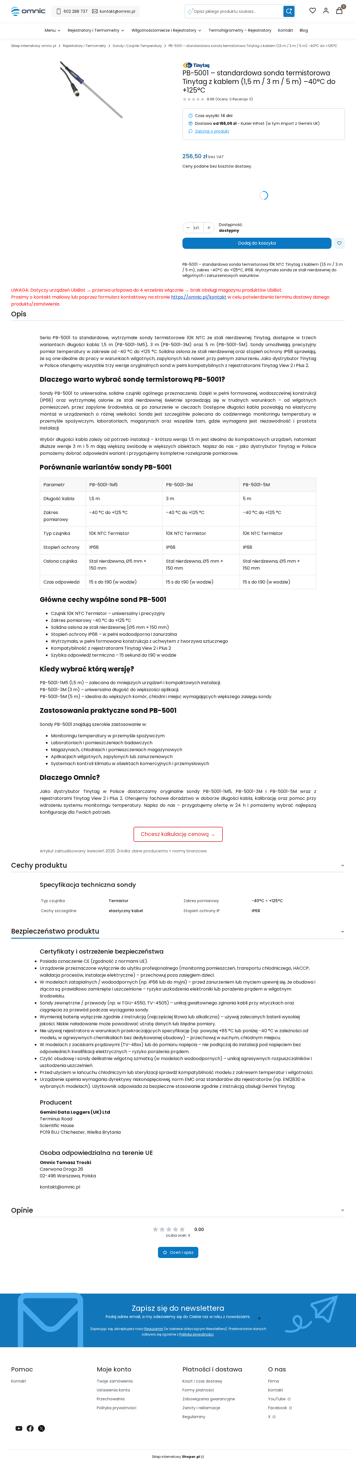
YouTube (277, 1399)
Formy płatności (198, 1390)
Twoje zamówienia (115, 1381)
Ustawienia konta (113, 1390)
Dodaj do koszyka (257, 243)
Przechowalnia (111, 1399)
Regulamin (153, 1328)
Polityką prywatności (196, 1334)
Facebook (278, 1408)
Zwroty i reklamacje (201, 1408)
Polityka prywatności (116, 1408)
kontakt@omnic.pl (60, 1187)
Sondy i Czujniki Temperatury (137, 45)
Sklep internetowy (176, 1456)
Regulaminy (193, 1417)
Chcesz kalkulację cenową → (178, 834)
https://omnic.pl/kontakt (198, 297)
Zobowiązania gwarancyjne (208, 1399)
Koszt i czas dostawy (202, 1381)
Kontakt (18, 1381)
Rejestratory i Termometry (84, 45)
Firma (273, 1381)
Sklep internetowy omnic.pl (33, 45)
